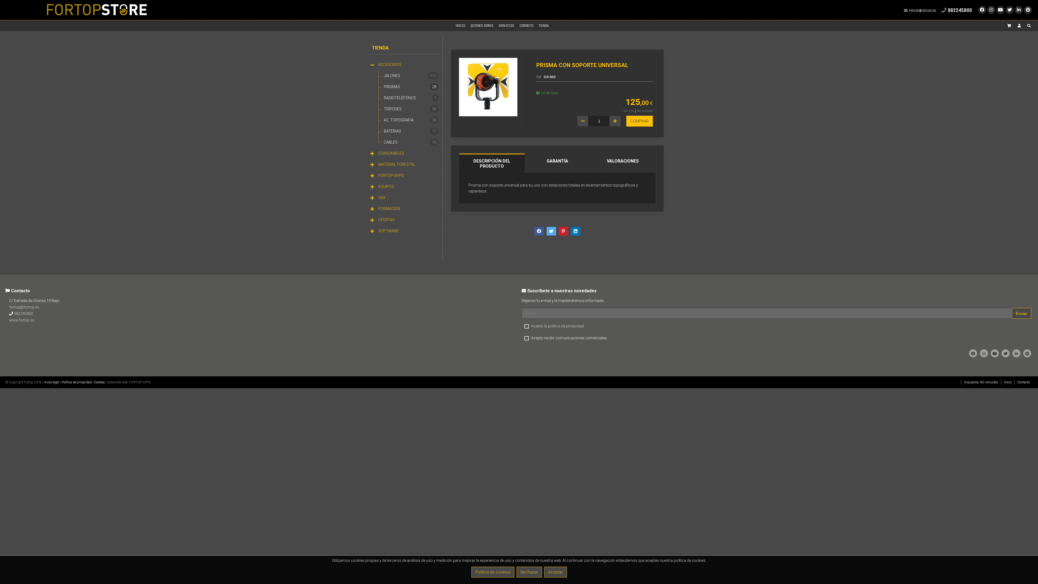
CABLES (410, 142)
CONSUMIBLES (391, 153)
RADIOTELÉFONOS (410, 98)
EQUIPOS (386, 186)
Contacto (1023, 382)
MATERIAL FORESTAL (396, 164)
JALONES (410, 76)
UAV (381, 197)
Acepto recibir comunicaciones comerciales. (569, 338)
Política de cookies (492, 572)
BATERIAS (410, 131)
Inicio (1008, 382)
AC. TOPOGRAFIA (410, 120)
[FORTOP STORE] (97, 17)
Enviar (1021, 313)
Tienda (380, 48)
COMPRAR (639, 121)
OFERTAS (386, 220)
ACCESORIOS (389, 64)
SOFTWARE (388, 231)
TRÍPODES (410, 109)
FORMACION (389, 209)
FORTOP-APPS (391, 175)
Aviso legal (51, 382)
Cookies (99, 382)
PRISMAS (410, 87)
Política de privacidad (77, 382)
